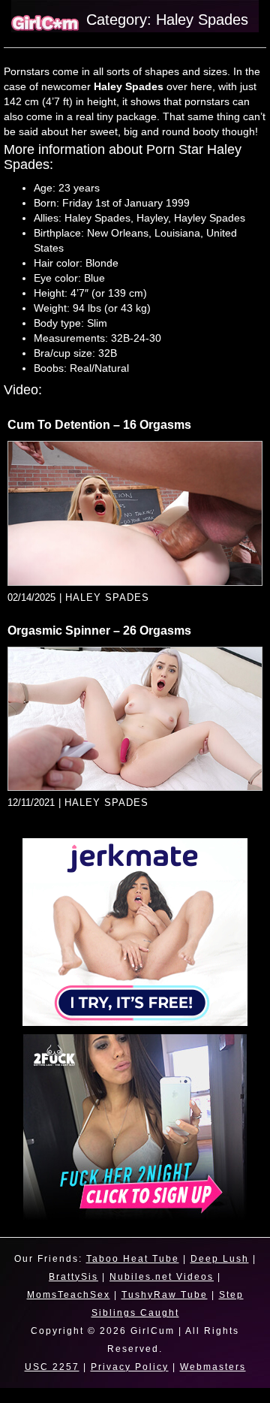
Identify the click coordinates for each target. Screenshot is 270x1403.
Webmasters (213, 1367)
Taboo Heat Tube (132, 1259)
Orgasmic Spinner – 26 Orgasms (99, 630)
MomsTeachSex (68, 1295)
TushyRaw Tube (165, 1295)
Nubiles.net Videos (162, 1277)
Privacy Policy (130, 1367)
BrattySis (73, 1277)
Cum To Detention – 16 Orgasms (99, 424)
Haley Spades (107, 597)
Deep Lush (219, 1259)
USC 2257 (52, 1367)
